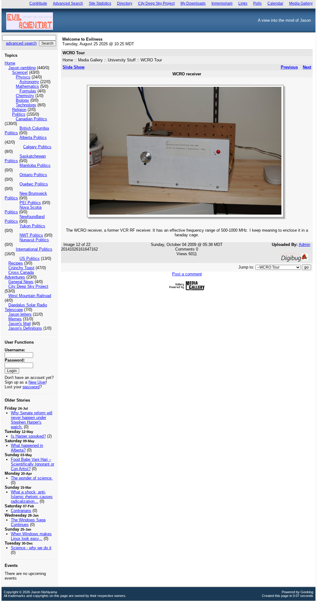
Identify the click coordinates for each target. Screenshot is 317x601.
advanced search (21, 43)
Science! (20, 72)
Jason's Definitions (25, 328)
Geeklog (307, 592)
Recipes (15, 263)
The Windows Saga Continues (28, 522)
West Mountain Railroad (29, 295)
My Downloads (193, 3)
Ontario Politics (33, 174)
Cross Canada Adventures (19, 274)
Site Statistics (100, 3)
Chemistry (25, 95)
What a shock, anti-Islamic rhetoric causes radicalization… (32, 497)
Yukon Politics (32, 226)
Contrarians (21, 510)
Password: (15, 360)
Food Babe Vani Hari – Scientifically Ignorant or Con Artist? (32, 464)
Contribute (38, 3)
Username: (15, 350)
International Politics (34, 249)
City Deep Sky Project (156, 3)
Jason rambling (22, 67)
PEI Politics (30, 202)
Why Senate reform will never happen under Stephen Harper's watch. (31, 420)
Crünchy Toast (21, 267)
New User (37, 382)
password (31, 387)
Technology (26, 105)
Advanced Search (68, 3)
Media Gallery (301, 3)
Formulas (28, 91)
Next (307, 67)
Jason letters (20, 314)
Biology (22, 100)
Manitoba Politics (35, 165)
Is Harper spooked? (28, 436)
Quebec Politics (34, 184)
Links (242, 3)
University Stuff (122, 60)
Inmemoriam (221, 3)
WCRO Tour (151, 60)
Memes (15, 319)
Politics (18, 114)
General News (20, 281)
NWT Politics (31, 235)
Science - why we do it (31, 547)
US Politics (30, 258)
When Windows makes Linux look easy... (31, 536)
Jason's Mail (19, 323)
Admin (304, 244)
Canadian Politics (31, 119)
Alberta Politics (33, 137)
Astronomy (29, 81)
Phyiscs (23, 77)
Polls (257, 3)
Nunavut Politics (34, 240)
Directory (124, 3)
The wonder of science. (32, 478)
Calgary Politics (37, 147)
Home (10, 63)
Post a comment (187, 274)
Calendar (275, 3)
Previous (289, 67)
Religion (19, 109)
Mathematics (27, 86)
